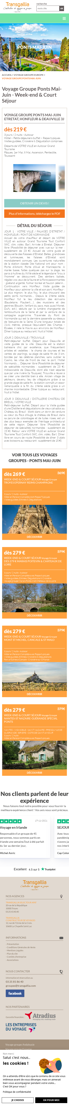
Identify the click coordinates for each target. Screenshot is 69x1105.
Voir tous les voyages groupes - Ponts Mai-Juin (35, 458)
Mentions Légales (15, 950)
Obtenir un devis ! (34, 203)
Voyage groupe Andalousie (19, 1044)
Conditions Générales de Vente (21, 947)
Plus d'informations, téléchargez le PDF (34, 213)
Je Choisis (18, 1100)
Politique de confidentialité (17, 1091)
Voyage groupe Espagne (18, 1049)
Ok (61, 8)
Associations (13, 960)
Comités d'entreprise (16, 956)
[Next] (59, 178)
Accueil (7, 74)
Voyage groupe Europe (29, 74)
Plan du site (12, 953)
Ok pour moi (51, 1100)
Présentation (13, 944)
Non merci (8, 1053)
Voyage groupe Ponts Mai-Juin (21, 78)
